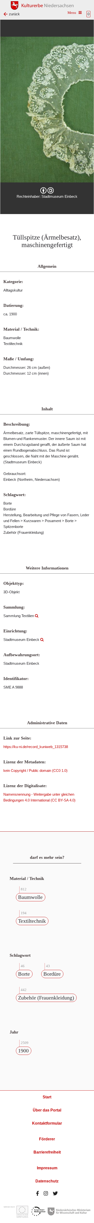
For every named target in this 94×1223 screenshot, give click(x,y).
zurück (14, 14)
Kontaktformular (47, 1123)
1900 (23, 1051)
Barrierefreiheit (47, 1152)
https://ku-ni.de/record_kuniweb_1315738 (35, 747)
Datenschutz (47, 1181)
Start (47, 1097)
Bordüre (52, 974)
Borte (24, 974)
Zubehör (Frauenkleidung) (46, 998)
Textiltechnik (32, 921)
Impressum (47, 1168)
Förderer (47, 1139)
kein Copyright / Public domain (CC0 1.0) (35, 770)
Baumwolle (30, 897)
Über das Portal (47, 1110)
